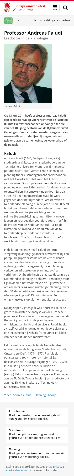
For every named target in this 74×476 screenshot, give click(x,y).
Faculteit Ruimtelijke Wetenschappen (22, 20)
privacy (57, 466)
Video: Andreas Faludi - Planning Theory (30, 395)
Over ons (15, 20)
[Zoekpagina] (65, 7)
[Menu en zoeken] (55, 7)
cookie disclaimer (17, 470)
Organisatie (28, 20)
